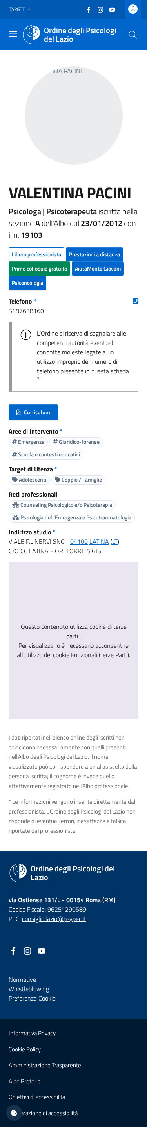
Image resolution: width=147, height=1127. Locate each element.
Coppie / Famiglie (81, 479)
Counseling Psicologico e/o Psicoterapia (65, 504)
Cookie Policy (25, 1049)
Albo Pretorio (25, 1081)
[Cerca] (133, 34)
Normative (22, 979)
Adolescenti (32, 479)
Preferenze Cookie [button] (32, 998)
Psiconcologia (27, 282)
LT (115, 541)
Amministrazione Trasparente (45, 1065)
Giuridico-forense (79, 441)
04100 (79, 541)
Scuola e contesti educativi (48, 454)
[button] (21, 10)
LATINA (99, 541)
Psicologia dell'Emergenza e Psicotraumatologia (75, 517)
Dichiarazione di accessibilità (43, 1113)
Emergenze (30, 441)
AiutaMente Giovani (98, 268)
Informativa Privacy (32, 1033)
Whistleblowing (29, 989)
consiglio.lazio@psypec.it (54, 918)
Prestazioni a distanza (94, 254)
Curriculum (37, 414)
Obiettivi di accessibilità (37, 1096)
